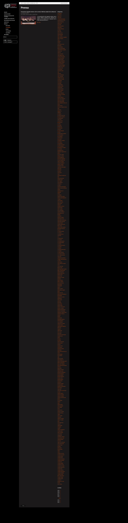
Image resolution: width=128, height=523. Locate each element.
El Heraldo (59, 125)
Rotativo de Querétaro (62, 386)
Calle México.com (61, 55)
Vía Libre (59, 440)
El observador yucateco (62, 133)
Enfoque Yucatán (61, 155)
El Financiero (60, 122)
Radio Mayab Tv (60, 359)
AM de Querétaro (61, 26)
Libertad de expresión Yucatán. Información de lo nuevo (62, 259)
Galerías (8, 32)
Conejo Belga (60, 84)
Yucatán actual (60, 456)
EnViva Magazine (61, 157)
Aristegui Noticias (61, 28)
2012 (59, 502)
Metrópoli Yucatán (61, 277)
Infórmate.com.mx (61, 218)
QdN (58, 357)
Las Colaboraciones (61, 255)
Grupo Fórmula (60, 202)
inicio (22, 3)
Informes (6, 34)
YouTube (10, 521)
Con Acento (60, 80)
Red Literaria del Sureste (62, 365)
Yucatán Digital (60, 463)
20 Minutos (60, 14)
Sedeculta (59, 389)
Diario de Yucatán (61, 100)
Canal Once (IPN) (61, 58)
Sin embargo (60, 400)
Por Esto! (59, 340)
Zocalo (59, 482)
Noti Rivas (59, 302)
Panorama (59, 333)
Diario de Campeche (61, 98)
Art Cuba (59, 30)
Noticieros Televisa (61, 313)
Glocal (59, 193)
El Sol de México (61, 146)
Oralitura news (60, 324)
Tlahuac (59, 424)
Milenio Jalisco (60, 288)
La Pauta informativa (61, 245)
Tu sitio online (60, 431)
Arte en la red (60, 33)
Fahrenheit (59, 172)
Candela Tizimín (60, 59)
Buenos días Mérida (61, 48)
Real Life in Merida (61, 364)
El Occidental (60, 136)
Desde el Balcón (61, 97)
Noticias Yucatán (61, 308)
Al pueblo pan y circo (61, 20)
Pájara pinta (60, 330)
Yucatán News (32, 3)
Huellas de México (61, 211)
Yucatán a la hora (61, 453)
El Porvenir (60, 139)
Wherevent (59, 447)
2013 (59, 501)
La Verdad (59, 250)
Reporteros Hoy (60, 371)
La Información (60, 238)
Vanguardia (60, 435)
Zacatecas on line (61, 481)
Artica (59, 40)
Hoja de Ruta (60, 207)
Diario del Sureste (61, 101)
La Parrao (59, 243)
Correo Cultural (60, 90)
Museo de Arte (60, 292)
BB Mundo (59, 45)
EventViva (59, 169)
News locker (60, 299)
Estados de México (61, 162)
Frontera (59, 185)
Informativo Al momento (62, 220)
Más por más (60, 267)
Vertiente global (60, 439)
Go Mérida (59, 195)
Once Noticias (60, 322)
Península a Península (62, 334)
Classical (59, 73)
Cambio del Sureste (61, 56)
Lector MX (59, 256)
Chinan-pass (60, 69)
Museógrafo (60, 295)
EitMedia (59, 112)
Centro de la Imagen (61, 65)
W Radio (59, 446)
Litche (59, 264)
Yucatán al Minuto (61, 460)
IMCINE (59, 214)
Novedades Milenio (61, 319)
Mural (59, 291)
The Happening (60, 422)
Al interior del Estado (61, 19)
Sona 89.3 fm (60, 410)
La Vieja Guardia (61, 252)
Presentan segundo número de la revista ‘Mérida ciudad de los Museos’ (38, 11)
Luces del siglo (60, 266)
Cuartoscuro (60, 91)
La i (58, 236)
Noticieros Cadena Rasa (62, 312)
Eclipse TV (59, 111)
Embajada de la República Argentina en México (62, 152)
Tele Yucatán (60, 415)
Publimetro (59, 350)
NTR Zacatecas (60, 320)
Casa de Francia (61, 63)
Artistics (59, 42)
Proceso (59, 344)
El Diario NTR (60, 121)
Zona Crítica (60, 484)
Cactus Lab (60, 51)
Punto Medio (60, 355)
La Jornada (60, 239)
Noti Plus (59, 301)
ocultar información (64, 3)
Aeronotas (59, 17)
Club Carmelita (60, 76)
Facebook (5, 521)
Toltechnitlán (60, 425)
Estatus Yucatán (60, 164)
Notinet (59, 316)
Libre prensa (60, 262)
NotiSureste (60, 317)
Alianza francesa (61, 21)
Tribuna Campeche (61, 429)
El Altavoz (59, 114)
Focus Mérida (60, 182)
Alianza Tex (60, 23)
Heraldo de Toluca (61, 206)
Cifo (58, 72)
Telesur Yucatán (60, 419)
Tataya (59, 414)
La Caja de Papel (61, 231)
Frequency (59, 183)
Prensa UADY (60, 343)
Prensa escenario (61, 341)
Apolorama (60, 27)
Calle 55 (59, 52)
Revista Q (59, 382)
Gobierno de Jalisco (61, 196)
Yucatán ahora (60, 457)
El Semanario (60, 143)
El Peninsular (60, 137)
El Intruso (59, 129)
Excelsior (59, 171)
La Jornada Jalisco (61, 241)
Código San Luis (61, 77)
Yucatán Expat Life (61, 467)
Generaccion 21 (60, 190)
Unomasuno (60, 433)
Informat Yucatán (61, 217)
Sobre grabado (60, 405)
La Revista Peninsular (62, 249)
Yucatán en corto (61, 464)
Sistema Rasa (60, 404)
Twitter (7, 521)
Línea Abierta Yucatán (62, 263)
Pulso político (60, 354)
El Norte (59, 132)
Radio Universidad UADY (62, 361)
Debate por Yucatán (61, 94)
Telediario (59, 417)
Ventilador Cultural (61, 436)
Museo (5, 12)
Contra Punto (60, 87)
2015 (37, 3)
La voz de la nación (61, 253)
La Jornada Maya (61, 242)
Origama (59, 329)
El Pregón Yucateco (61, 140)
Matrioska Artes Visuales (62, 269)
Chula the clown (60, 70)
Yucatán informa (60, 470)
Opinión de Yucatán (61, 323)
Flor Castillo (60, 181)
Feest (59, 174)
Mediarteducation (61, 271)
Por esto (59, 338)
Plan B (59, 337)
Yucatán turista (60, 478)
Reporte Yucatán (61, 369)
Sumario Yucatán (61, 411)
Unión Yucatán (60, 432)
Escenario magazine (61, 158)
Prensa (8, 27)
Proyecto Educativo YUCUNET (9, 16)
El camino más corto (61, 115)
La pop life (59, 246)
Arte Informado (60, 34)
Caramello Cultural (61, 62)
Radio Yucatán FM (61, 362)
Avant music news (61, 44)
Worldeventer (60, 449)
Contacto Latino (60, 86)
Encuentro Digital (61, 154)
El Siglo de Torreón (61, 144)
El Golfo (59, 123)
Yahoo (59, 450)
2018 (59, 492)
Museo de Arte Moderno (62, 294)
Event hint (59, 168)
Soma (59, 408)
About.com (59, 16)
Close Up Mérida (61, 74)
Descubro (59, 95)
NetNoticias (60, 298)
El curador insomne (61, 116)
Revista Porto (60, 380)
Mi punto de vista (61, 283)
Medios (5, 23)
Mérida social (60, 274)
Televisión (8, 31)
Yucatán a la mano (61, 454)
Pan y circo (60, 331)
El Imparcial (60, 126)
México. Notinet (60, 281)
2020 (59, 490)
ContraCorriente (60, 88)
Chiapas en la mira (61, 66)
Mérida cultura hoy (61, 273)
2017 (59, 494)
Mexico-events (60, 280)
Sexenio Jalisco (60, 393)
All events (59, 24)
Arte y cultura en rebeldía (62, 37)
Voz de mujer (60, 445)
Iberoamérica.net (61, 213)
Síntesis (59, 401)
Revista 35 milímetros (61, 372)
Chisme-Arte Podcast (9, 18)
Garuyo (59, 189)
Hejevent (59, 204)
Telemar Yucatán (61, 418)
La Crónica (60, 232)
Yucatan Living (60, 474)
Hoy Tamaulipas (60, 210)
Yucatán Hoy (60, 468)
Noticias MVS (60, 305)
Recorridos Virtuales (9, 20)
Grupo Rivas (60, 203)
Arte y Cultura (60, 35)
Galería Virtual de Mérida (62, 188)
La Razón (59, 248)
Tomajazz (59, 426)
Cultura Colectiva (61, 93)
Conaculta (59, 83)
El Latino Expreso (61, 130)
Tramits (59, 428)
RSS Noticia (60, 387)
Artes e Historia (60, 38)
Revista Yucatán (60, 383)
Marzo (60, 498)
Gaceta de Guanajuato (62, 186)
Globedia (59, 192)
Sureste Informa (60, 412)
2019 (59, 491)
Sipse (59, 403)
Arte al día (59, 31)
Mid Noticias (60, 284)
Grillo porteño (60, 200)
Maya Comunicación (61, 270)
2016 (59, 495)
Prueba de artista (61, 348)
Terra (58, 421)
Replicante (59, 368)
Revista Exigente (61, 373)
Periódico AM (60, 336)
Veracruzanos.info (61, 438)
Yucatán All (60, 461)
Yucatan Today (60, 477)
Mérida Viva (60, 276)
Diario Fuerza (60, 105)
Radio (7, 29)
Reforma (59, 366)
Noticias (8, 25)
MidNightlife (60, 285)
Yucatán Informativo (61, 471)
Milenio (59, 287)
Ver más (39, 22)
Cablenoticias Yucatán (62, 49)
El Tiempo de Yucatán (62, 147)
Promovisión (60, 347)
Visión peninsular (61, 443)
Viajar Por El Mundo (61, 442)
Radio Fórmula (60, 358)
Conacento (60, 81)
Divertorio (59, 109)
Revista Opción (60, 379)
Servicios (6, 22)
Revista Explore (60, 375)
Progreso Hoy (60, 345)
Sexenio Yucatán (61, 394)
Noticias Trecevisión (61, 306)
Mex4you (59, 278)
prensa (28, 3)
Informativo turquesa (61, 221)
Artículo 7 (59, 41)
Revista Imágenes (61, 376)
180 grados (60, 13)
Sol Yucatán (60, 407)
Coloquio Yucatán (61, 79)
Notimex (59, 315)
